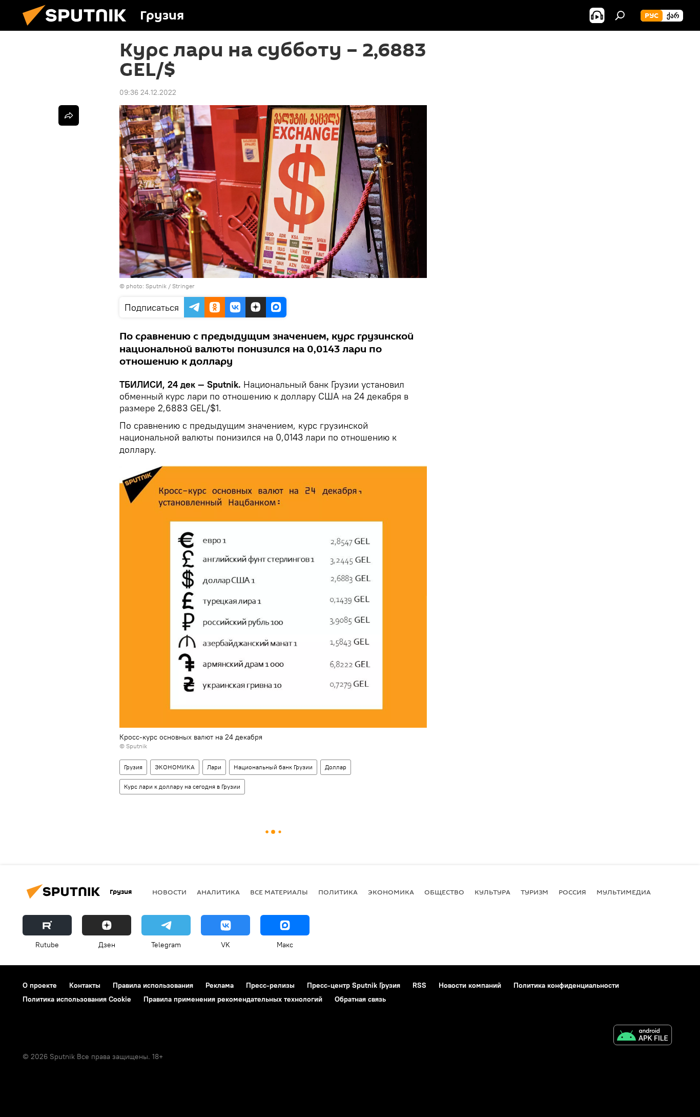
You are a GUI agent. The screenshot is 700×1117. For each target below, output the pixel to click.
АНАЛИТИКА (218, 891)
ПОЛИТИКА (338, 891)
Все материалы (279, 891)
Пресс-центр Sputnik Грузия (353, 985)
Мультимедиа (623, 891)
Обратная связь (360, 999)
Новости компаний (470, 985)
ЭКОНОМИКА (175, 767)
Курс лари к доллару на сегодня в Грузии (182, 786)
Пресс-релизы (270, 985)
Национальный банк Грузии (273, 767)
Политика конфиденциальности (566, 985)
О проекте (40, 985)
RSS (419, 985)
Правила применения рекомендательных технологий (232, 999)
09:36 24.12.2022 (147, 92)
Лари (214, 767)
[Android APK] (642, 1036)
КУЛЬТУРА (492, 891)
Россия (572, 891)
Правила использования (153, 985)
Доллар (335, 767)
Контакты (84, 985)
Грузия (133, 767)
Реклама (219, 985)
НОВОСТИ (169, 891)
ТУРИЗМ (534, 891)
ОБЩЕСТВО (444, 891)
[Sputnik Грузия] (78, 28)
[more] (68, 115)
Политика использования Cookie (77, 999)
